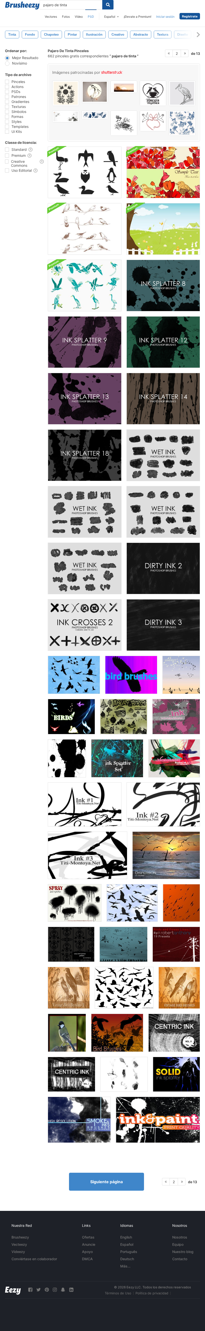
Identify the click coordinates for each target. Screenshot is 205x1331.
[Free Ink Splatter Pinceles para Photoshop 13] (85, 398)
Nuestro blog (183, 1251)
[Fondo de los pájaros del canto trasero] (163, 229)
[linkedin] (71, 1289)
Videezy (18, 1251)
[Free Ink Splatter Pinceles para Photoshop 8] (163, 285)
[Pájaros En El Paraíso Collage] (67, 1033)
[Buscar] (108, 4)
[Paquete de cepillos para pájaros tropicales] (85, 285)
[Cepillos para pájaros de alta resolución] (181, 903)
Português (128, 1251)
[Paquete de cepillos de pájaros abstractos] (85, 172)
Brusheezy (20, 1237)
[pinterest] (47, 1289)
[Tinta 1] (85, 804)
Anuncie (88, 1244)
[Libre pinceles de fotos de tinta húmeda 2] (163, 512)
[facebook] (30, 1289)
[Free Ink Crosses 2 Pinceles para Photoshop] (85, 625)
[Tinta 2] (163, 804)
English (126, 1237)
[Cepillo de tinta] (176, 716)
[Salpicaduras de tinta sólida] (176, 1074)
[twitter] (38, 1289)
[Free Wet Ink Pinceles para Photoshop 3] (163, 455)
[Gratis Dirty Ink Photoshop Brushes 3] (163, 625)
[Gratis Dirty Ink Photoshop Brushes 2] (163, 568)
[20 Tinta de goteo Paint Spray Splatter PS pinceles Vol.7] (75, 903)
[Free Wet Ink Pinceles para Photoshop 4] (85, 512)
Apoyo (87, 1251)
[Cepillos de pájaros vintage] (179, 988)
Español (126, 1244)
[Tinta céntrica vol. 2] (174, 1033)
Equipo (178, 1244)
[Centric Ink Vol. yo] (71, 1074)
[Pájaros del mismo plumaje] (124, 944)
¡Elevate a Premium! (137, 16)
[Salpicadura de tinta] (117, 758)
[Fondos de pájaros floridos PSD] (163, 172)
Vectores (51, 16)
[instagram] (55, 1289)
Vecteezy (19, 1244)
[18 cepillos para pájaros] (117, 1033)
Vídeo (79, 16)
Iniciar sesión (165, 16)
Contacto (179, 1259)
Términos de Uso (118, 1293)
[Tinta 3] (87, 855)
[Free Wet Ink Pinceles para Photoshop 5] (85, 568)
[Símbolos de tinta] (67, 758)
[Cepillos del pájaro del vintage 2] (69, 988)
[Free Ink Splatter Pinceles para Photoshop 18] (85, 455)
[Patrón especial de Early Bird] (71, 944)
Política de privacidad (152, 1293)
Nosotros (179, 1237)
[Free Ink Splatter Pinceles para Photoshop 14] (163, 398)
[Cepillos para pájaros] (131, 675)
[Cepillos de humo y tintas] (79, 1120)
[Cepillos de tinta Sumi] (124, 1074)
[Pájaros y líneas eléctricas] (176, 944)
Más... (125, 1266)
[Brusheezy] (22, 5)
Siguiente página (106, 1181)
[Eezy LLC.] (13, 1289)
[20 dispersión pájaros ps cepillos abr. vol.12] (166, 855)
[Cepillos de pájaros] (74, 675)
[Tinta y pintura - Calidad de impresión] (158, 1120)
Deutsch (127, 1259)
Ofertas (88, 1237)
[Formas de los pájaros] (71, 716)
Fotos (66, 16)
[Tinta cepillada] (174, 758)
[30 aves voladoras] (124, 988)
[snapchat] (63, 1289)
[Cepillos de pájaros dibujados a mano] (85, 229)
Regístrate (190, 16)
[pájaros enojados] (123, 716)
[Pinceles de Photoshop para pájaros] (132, 903)
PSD (91, 16)
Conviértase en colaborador (34, 1259)
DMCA (87, 1259)
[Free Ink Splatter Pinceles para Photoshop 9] (85, 342)
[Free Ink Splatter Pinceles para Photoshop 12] (163, 342)
